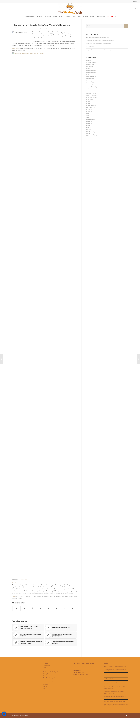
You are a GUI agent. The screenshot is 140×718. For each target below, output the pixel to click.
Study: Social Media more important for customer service (98, 43)
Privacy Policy (47, 674)
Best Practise (90, 64)
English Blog (46, 666)
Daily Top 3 (89, 89)
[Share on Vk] (57, 608)
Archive (45, 688)
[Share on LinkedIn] (41, 608)
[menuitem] (134, 1)
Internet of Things (91, 97)
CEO (87, 75)
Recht (88, 113)
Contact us (134, 1)
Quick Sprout (23, 580)
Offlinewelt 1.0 (90, 107)
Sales (87, 115)
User (72, 596)
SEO (37, 28)
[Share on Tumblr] (49, 608)
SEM (63, 596)
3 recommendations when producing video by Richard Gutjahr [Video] (114, 692)
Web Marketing (90, 132)
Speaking (45, 684)
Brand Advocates (91, 70)
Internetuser (90, 99)
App (19, 596)
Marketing (54, 596)
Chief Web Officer (91, 77)
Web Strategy (90, 134)
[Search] (115, 16)
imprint (45, 686)
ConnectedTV (90, 85)
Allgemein (89, 60)
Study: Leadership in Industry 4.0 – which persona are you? (99, 50)
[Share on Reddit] (65, 608)
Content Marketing (91, 87)
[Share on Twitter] (24, 608)
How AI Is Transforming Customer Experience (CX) (97, 37)
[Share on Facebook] (16, 608)
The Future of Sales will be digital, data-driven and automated (100, 40)
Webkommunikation (92, 136)
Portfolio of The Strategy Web (51, 672)
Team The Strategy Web (49, 678)
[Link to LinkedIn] (135, 8)
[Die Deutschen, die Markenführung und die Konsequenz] (1, 359)
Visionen (88, 126)
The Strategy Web (45, 28)
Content (34, 596)
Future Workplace (91, 95)
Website (19, 598)
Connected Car (90, 83)
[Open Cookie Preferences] (4, 715)
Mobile (88, 103)
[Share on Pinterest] (33, 608)
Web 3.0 (88, 130)
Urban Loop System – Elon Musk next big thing (114, 701)
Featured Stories (32, 28)
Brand (88, 68)
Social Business (90, 119)
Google (38, 596)
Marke (49, 596)
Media (88, 101)
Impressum (46, 670)
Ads (17, 596)
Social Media (89, 121)
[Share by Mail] (73, 608)
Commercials (90, 79)
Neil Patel (15, 48)
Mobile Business (91, 105)
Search (59, 596)
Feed (44, 668)
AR (21, 596)
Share (69, 596)
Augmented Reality (91, 62)
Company (89, 81)
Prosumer (89, 109)
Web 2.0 (88, 128)
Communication (27, 596)
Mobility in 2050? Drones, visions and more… (96, 46)
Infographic (44, 596)
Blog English (24, 28)
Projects (45, 676)
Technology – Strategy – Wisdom (52, 680)
